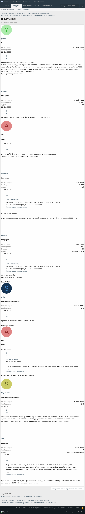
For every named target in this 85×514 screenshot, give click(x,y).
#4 (7, 196)
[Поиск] (82, 6)
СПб (82, 105)
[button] (35, 6)
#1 (7, 58)
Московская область (75, 452)
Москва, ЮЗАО (78, 251)
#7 (7, 355)
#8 (7, 412)
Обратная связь (21, 508)
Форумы (16, 6)
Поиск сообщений (22, 9)
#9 (7, 461)
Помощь (70, 508)
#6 (7, 317)
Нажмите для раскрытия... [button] (16, 207)
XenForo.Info (80, 512)
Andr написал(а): (12, 200)
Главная (6, 6)
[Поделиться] (6, 56)
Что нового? (28, 6)
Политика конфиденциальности (54, 508)
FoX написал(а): (12, 359)
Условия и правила (34, 508)
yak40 (5, 22)
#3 (7, 150)
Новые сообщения (7, 9)
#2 (7, 113)
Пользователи (44, 6)
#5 (7, 260)
